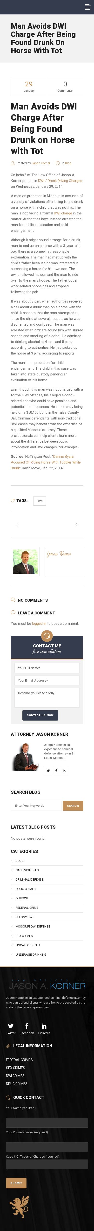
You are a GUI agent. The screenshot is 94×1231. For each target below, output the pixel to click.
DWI (40, 501)
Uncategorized (28, 945)
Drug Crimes (26, 889)
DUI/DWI (22, 898)
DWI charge (62, 213)
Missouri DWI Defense (33, 926)
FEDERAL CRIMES (19, 1060)
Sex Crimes (24, 936)
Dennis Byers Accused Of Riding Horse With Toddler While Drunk (46, 462)
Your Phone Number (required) (27, 1132)
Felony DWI (24, 917)
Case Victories (27, 870)
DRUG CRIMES (16, 1084)
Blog (68, 163)
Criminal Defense (29, 879)
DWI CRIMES (15, 1076)
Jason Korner (41, 163)
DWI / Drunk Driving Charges (60, 181)
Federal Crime (27, 907)
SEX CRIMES (15, 1068)
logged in (39, 623)
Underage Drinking (31, 954)
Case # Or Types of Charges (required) (32, 1156)
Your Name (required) (21, 1108)
